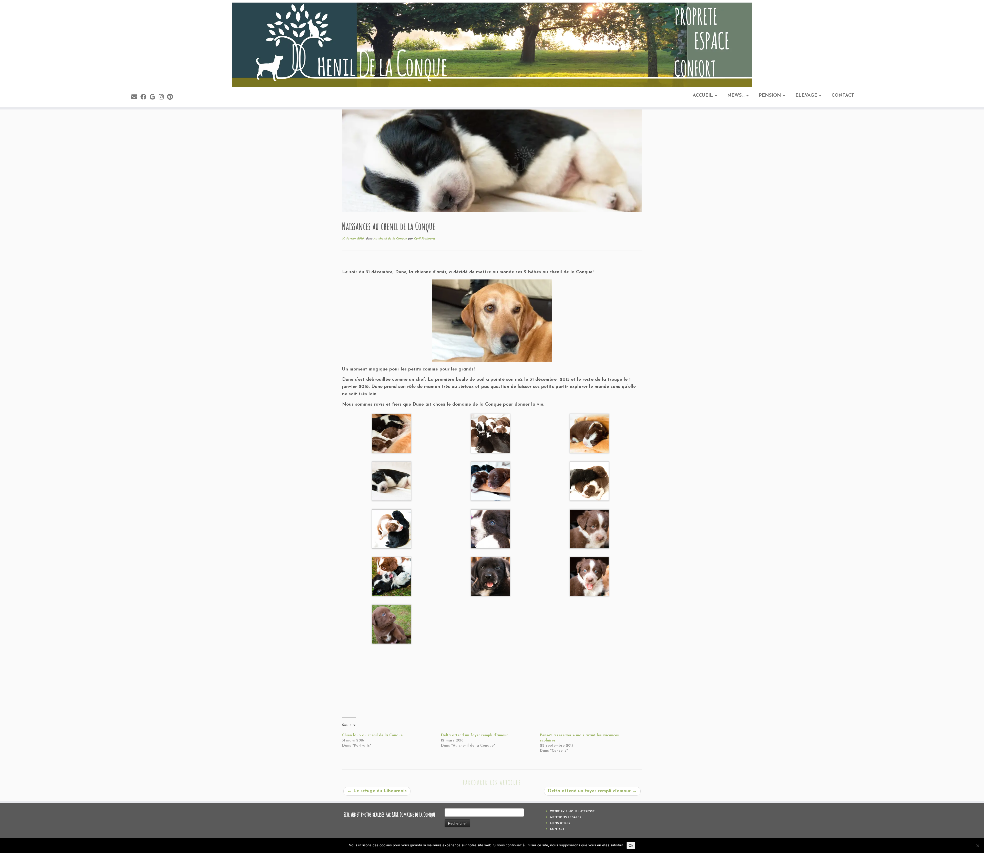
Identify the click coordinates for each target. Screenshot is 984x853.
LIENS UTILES (560, 823)
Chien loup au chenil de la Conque (372, 735)
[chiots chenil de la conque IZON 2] (490, 528)
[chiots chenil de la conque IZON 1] (391, 576)
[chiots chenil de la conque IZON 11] (391, 433)
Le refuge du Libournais (377, 791)
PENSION (771, 95)
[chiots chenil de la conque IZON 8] (589, 433)
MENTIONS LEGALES (565, 817)
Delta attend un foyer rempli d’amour (474, 735)
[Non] (977, 845)
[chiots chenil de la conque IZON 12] (490, 433)
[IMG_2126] (492, 320)
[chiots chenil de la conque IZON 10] (589, 481)
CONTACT (843, 95)
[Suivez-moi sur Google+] (154, 97)
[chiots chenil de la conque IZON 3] (589, 528)
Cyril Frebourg (424, 238)
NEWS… (736, 95)
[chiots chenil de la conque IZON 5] (490, 576)
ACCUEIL (703, 95)
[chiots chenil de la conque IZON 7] (490, 481)
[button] (391, 433)
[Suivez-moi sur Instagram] (163, 97)
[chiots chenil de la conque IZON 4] (589, 576)
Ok (631, 845)
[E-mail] (135, 97)
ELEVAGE (807, 95)
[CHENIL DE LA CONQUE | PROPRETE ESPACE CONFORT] (492, 45)
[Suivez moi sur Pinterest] (171, 97)
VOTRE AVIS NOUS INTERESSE (572, 811)
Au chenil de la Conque (390, 238)
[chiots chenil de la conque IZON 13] (391, 528)
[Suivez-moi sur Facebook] (145, 97)
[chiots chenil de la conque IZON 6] (391, 624)
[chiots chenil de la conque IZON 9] (391, 481)
